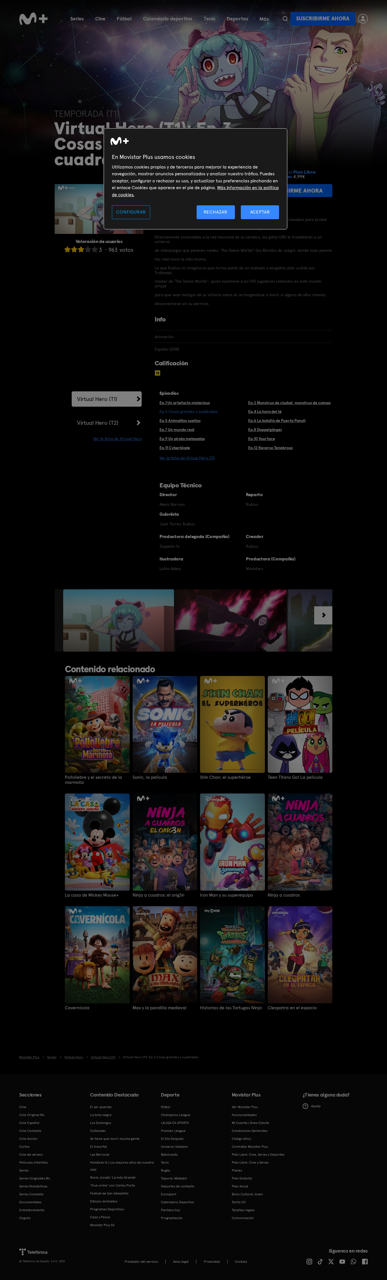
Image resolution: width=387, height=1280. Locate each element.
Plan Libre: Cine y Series (250, 1162)
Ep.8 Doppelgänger (265, 429)
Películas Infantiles (33, 1162)
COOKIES (241, 1262)
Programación (172, 1218)
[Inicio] (33, 18)
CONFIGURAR (131, 212)
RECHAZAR (215, 212)
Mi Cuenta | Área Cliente (250, 1123)
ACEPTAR (260, 212)
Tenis (209, 19)
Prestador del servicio (141, 1262)
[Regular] (81, 249)
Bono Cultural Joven (247, 1194)
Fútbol (124, 19)
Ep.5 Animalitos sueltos (180, 420)
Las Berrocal (99, 1155)
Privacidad (212, 1262)
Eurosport (168, 1194)
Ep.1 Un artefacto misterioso (185, 402)
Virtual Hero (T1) (97, 399)
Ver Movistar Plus (245, 1107)
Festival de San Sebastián (109, 1193)
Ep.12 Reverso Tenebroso (270, 447)
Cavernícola (77, 1007)
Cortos (24, 1147)
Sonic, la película (150, 777)
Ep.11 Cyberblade (175, 447)
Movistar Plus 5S (102, 1225)
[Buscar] (285, 18)
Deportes (237, 19)
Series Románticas (33, 1186)
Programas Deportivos (107, 1209)
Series (77, 19)
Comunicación (243, 1218)
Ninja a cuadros (284, 895)
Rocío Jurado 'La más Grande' (113, 1177)
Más (264, 19)
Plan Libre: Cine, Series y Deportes (258, 1155)
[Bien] (88, 249)
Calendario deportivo (167, 19)
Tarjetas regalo (243, 1210)
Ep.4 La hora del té (265, 411)
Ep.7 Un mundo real (177, 429)
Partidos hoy (170, 1210)
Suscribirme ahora (322, 18)
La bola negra (100, 1115)
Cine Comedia (30, 1131)
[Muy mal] (67, 249)
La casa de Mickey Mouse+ (92, 895)
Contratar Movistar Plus (250, 1147)
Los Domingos (100, 1123)
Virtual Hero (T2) (97, 422)
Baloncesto (169, 1155)
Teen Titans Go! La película (295, 777)
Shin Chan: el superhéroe (225, 777)
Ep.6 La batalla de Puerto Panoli (276, 420)
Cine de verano (31, 1155)
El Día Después (172, 1139)
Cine (100, 19)
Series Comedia (31, 1194)
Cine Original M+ (32, 1115)
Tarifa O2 (239, 1202)
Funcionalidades (244, 1115)
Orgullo (25, 1218)
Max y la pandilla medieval (159, 1007)
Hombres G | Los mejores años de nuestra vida (122, 1166)
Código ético (241, 1139)
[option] (119, 620)
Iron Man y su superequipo (226, 895)
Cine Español (29, 1123)
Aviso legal (181, 1262)
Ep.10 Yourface (261, 438)
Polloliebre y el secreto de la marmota (93, 780)
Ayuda (315, 1106)
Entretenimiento (31, 1210)
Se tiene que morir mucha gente (115, 1139)
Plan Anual (240, 1186)
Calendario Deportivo (177, 1202)
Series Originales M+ (34, 1178)
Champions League (175, 1115)
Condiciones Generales (249, 1131)
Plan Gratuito (242, 1178)
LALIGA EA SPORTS (175, 1123)
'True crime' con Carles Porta (112, 1185)
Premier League (173, 1131)
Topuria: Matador (174, 1178)
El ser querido (101, 1107)
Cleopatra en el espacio (292, 1007)
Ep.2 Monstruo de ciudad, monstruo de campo (289, 402)
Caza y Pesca (100, 1217)
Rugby (165, 1170)
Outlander (98, 1131)
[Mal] (74, 249)
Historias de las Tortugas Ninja (231, 1007)
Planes (237, 1170)
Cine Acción (28, 1139)
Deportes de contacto (177, 1186)
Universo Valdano (174, 1147)
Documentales (30, 1202)
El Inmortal (98, 1147)
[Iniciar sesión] (363, 19)
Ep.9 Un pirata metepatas (182, 438)
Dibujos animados (103, 1201)
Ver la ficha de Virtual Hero (117, 438)
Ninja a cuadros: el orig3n (158, 895)
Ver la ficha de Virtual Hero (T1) (187, 458)
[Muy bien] (95, 249)
